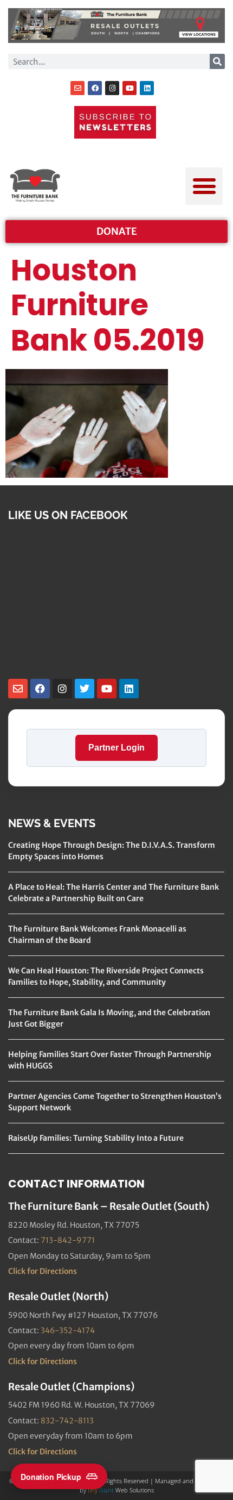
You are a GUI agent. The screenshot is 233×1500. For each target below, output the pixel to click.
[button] (204, 186)
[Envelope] (77, 88)
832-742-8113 (67, 1421)
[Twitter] (84, 688)
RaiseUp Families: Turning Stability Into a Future (96, 1138)
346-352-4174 (68, 1330)
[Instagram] (112, 88)
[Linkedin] (147, 88)
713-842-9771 (68, 1240)
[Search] (217, 61)
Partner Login (116, 747)
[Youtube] (129, 88)
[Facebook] (95, 88)
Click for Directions (42, 1271)
